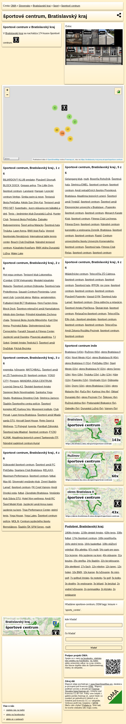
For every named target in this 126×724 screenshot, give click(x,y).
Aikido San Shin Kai (32, 202)
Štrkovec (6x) (110, 397)
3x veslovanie (84, 583)
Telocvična (111, 325)
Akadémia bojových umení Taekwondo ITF (35, 437)
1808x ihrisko (72, 532)
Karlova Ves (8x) (101, 391)
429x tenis (110, 532)
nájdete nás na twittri (15, 710)
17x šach (86, 566)
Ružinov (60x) (92, 352)
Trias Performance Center (36, 510)
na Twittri (94, 660)
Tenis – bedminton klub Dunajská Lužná (30, 213)
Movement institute (42, 409)
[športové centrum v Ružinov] (94, 481)
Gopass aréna (28, 185)
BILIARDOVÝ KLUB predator (19, 179)
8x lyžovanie (103, 572)
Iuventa (32, 426)
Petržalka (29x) (100, 363)
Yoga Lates (30, 515)
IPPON (95, 285)
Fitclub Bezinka (22, 348)
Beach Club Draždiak (22, 242)
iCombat (7, 280)
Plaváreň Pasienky (75, 296)
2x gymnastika (92, 589)
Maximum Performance (15, 476)
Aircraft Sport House (27, 420)
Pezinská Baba (19, 325)
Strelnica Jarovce (49, 398)
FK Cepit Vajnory (41, 487)
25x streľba (80, 561)
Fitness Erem (72, 224)
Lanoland (28, 191)
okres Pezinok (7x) (91, 397)
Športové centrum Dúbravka (28, 286)
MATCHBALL (33, 369)
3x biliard (98, 583)
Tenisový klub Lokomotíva (38, 274)
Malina (35, 297)
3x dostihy (70, 583)
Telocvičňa (113, 313)
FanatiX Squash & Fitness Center (36, 331)
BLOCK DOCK (11, 185)
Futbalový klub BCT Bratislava (19, 303)
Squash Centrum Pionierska (34, 291)
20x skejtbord (72, 566)
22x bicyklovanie (110, 561)
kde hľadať (71, 619)
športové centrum (70, 5)
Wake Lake (17, 253)
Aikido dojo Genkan (14, 314)
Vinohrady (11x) (97, 380)
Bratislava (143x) (74, 352)
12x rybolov (98, 566)
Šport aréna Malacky (32, 225)
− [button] (7, 95)
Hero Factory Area (47, 303)
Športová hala (92, 247)
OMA (13, 5)
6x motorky (96, 578)
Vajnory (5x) (111, 408)
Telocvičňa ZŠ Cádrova (102, 274)
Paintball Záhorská (47, 426)
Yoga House (16, 515)
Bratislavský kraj (42, 5)
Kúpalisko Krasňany (24, 247)
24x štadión (93, 561)
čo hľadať (70, 633)
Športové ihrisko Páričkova (79, 308)
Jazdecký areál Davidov (16, 337)
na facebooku (87, 658)
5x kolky (116, 578)
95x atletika (81, 549)
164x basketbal (93, 544)
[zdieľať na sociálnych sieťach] (119, 15)
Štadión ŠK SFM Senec (31, 527)
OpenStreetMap (53, 159)
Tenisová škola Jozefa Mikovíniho (28, 320)
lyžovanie (19, 369)
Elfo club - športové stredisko (80, 319)
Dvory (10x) (78, 386)
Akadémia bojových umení (91, 196)
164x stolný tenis (74, 544)
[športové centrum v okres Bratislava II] (94, 517)
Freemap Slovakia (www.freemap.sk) (82, 690)
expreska (8, 369)
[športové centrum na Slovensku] (17, 40)
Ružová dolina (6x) (75, 403)
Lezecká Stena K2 (13, 386)
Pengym (14, 381)
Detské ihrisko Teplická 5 (24, 342)
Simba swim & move (32, 197)
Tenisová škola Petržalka (23, 219)
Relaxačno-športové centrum (90, 313)
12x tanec (111, 566)
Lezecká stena (23, 297)
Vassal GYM (93, 296)
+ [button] (7, 90)
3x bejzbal (110, 583)
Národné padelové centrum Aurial (21, 443)
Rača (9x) (85, 391)
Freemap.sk (69, 159)
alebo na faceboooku (15, 714)
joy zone (105, 285)
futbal (52, 476)
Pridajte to (86, 705)
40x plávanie (110, 555)
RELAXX (48, 470)
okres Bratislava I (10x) (98, 386)
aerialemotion (48, 297)
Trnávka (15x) (91, 374)
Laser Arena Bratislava (23, 415)
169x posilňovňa (107, 538)
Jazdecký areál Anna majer (38, 504)
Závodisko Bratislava (36, 493)
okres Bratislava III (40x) (105, 357)
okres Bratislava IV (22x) (92, 369)
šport (56, 5)
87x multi (93, 549)
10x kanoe (89, 572)
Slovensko (24, 5)
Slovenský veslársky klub (26, 481)
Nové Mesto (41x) (81, 357)
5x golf (107, 578)
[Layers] (118, 91)
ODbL (90, 686)
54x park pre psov (109, 549)
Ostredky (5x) (72, 408)
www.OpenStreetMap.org (101, 684)
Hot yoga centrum (12, 274)
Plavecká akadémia (41, 337)
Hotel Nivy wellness (33, 498)
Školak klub (101, 308)
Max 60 (7, 481)
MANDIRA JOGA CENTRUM (36, 381)
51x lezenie (71, 555)
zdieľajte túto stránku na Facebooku (83, 659)
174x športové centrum (84, 538)
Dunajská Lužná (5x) (92, 408)
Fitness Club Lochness (103, 218)
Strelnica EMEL (79, 184)
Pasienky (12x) (80, 380)
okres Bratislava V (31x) (78, 363)
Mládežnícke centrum (76, 274)
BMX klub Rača (36, 231)
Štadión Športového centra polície (21, 403)
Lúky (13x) (106, 374)
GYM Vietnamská (23, 280)
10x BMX (77, 572)
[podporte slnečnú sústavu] (94, 64)
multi (48, 527)
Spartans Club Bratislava (28, 470)
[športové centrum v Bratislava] (94, 444)
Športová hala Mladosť (15, 432)
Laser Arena (19, 231)
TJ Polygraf (20, 426)
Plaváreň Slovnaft (45, 179)
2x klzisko (106, 589)
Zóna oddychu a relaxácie (108, 302)
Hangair (39, 191)
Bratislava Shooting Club (25, 398)
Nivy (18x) (77, 374)
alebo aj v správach (15, 719)
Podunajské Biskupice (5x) (101, 403)
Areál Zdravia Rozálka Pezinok (82, 330)
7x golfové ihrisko (79, 578)
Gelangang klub (73, 179)
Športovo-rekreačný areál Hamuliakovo (38, 308)
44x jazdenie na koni (90, 555)
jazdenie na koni (12, 510)
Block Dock (9, 308)
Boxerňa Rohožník (100, 179)
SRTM (95, 703)
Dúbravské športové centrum (18, 464)
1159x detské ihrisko (92, 532)
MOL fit (15, 521)
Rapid (98, 235)
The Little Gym (45, 185)
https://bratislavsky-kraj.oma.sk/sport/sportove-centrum (101, 159)
